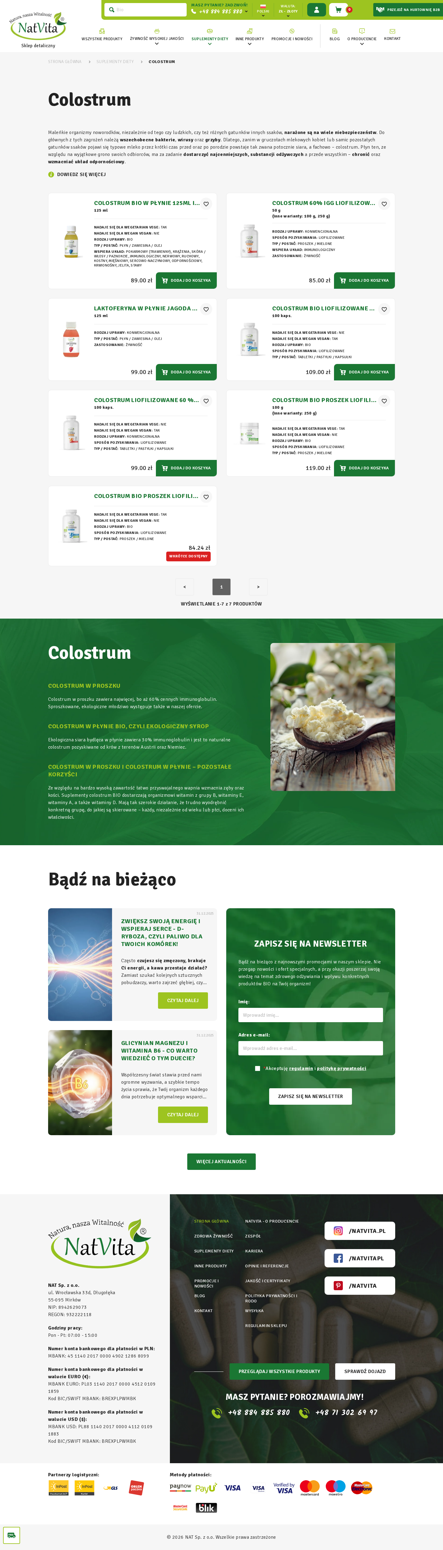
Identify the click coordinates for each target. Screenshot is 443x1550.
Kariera (254, 1251)
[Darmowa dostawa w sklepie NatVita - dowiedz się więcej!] (11, 1535)
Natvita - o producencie (272, 1221)
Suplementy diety (214, 1251)
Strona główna (211, 1221)
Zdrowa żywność (213, 1236)
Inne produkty (210, 1266)
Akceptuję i (314, 1068)
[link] (157, 35)
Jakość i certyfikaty (267, 1280)
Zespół (253, 1236)
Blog (199, 1295)
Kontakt (203, 1310)
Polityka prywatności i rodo (271, 1298)
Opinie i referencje (267, 1266)
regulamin (301, 1068)
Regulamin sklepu (266, 1325)
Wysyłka (254, 1310)
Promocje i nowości (206, 1283)
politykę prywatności (341, 1068)
